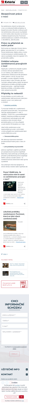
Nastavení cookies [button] (11, 397)
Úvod (2, 10)
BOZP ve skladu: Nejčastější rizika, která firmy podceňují (17, 264)
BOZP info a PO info (11, 10)
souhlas (17, 385)
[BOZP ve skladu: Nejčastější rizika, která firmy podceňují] (6, 265)
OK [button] (21, 397)
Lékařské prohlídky (10, 105)
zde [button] (23, 401)
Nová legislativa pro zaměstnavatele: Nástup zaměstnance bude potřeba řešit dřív (17, 274)
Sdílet (4, 254)
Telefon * (5, 321)
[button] (22, 2)
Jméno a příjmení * (8, 315)
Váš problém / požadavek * (11, 332)
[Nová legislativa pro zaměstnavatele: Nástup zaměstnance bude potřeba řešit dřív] (6, 273)
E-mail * (5, 326)
